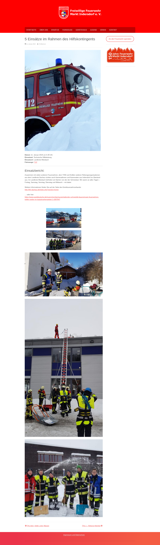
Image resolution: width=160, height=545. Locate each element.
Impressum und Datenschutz (74, 535)
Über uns (44, 30)
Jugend (93, 30)
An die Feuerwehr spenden (120, 39)
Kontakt (113, 30)
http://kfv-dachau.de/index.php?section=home (42, 190)
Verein (103, 30)
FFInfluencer (42, 44)
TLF (35, 162)
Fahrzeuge (67, 30)
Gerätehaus (81, 30)
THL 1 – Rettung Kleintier (91, 526)
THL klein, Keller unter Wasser (38, 526)
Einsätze (55, 30)
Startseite (31, 30)
